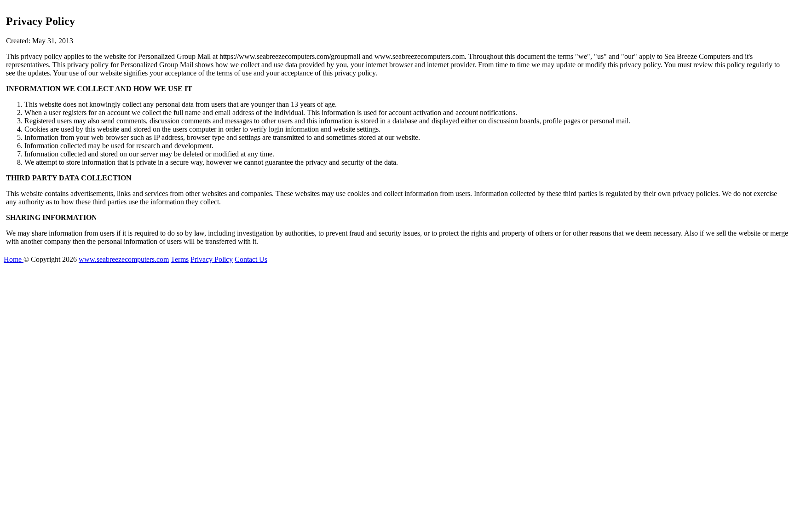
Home (13, 259)
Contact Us (251, 259)
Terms (180, 259)
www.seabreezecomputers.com (124, 259)
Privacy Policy (211, 259)
